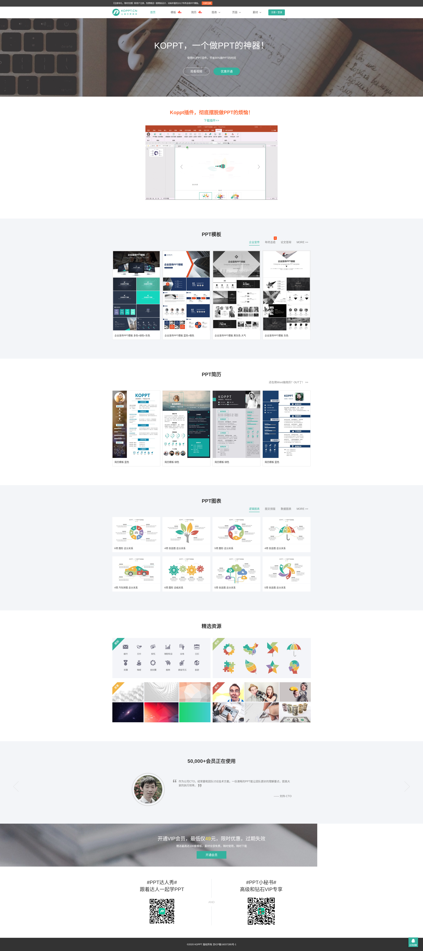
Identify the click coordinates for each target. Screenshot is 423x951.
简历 (193, 12)
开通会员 (211, 855)
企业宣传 (254, 242)
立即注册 (207, 3)
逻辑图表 (254, 508)
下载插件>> (211, 120)
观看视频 (196, 71)
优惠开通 (227, 71)
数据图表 (286, 508)
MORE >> (302, 242)
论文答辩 (286, 242)
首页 (152, 12)
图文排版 (270, 508)
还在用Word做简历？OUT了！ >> (288, 382)
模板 (173, 12)
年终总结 (270, 242)
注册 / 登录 (276, 12)
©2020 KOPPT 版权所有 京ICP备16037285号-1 (211, 944)
